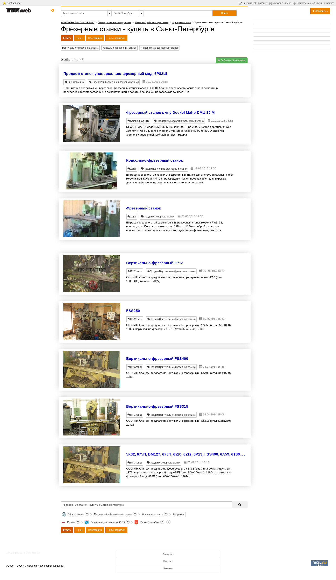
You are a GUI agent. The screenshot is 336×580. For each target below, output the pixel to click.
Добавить (320, 11)
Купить (67, 38)
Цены (79, 38)
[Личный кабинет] (314, 3)
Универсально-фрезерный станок (159, 47)
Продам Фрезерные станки (158, 216)
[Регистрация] (295, 2)
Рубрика (178, 514)
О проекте (168, 554)
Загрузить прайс (282, 3)
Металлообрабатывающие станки (151, 22)
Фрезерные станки (181, 22)
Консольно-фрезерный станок (119, 47)
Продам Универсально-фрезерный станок (115, 82)
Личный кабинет (325, 3)
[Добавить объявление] (241, 3)
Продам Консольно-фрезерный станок (165, 168)
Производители (116, 38)
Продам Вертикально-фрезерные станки (172, 271)
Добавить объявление (255, 3)
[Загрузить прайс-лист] (271, 3)
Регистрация (304, 3)
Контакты (167, 561)
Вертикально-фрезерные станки (80, 47)
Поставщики (95, 38)
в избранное (14, 3)
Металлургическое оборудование (114, 22)
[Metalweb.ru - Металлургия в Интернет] (19, 9)
